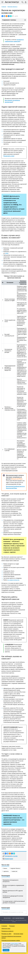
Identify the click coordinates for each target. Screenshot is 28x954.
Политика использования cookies (10, 940)
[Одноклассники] (6, 16)
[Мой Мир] (9, 16)
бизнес (5, 868)
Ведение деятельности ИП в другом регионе (13, 891)
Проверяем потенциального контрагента (10, 880)
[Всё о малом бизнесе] (12, 2)
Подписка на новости (7, 931)
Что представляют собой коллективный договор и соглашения (14, 902)
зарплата (6, 871)
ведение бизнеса (15, 868)
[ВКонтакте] (2, 16)
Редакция (12, 926)
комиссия (14, 871)
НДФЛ (6, 253)
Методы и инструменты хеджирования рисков (13, 886)
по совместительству (13, 580)
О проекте (4, 926)
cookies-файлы (14, 943)
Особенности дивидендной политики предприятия (13, 896)
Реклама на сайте (6, 933)
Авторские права (18, 933)
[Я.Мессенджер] (11, 16)
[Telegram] (4, 16)
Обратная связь (5, 928)
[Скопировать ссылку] (13, 16)
